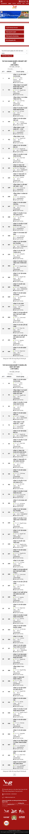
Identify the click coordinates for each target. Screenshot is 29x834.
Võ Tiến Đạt (22, 236)
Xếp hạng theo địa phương (12, 36)
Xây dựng (21, 82)
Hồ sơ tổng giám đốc (11, 40)
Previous (2, 16)
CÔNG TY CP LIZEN (18, 303)
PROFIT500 (19, 3)
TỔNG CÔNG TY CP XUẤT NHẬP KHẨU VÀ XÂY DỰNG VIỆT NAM (20, 86)
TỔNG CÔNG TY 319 (18, 136)
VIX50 (23, 3)
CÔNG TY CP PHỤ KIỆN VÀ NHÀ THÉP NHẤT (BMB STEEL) (20, 314)
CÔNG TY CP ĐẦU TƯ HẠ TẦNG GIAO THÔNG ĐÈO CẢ (20, 262)
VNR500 (9, 3)
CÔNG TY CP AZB (18, 636)
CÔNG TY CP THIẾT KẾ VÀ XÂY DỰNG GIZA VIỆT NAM (20, 337)
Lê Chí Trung (22, 227)
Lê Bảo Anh (22, 130)
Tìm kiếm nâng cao (7, 55)
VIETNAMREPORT (4, 3)
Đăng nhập (23, 1)
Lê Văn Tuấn (22, 187)
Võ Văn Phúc (22, 745)
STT (3, 71)
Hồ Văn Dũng (22, 196)
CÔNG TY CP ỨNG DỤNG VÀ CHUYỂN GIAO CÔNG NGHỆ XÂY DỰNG (19, 656)
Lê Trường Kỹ (22, 765)
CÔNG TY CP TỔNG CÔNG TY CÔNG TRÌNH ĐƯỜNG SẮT (20, 742)
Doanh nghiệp (20, 71)
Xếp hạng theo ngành (11, 31)
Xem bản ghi (15, 66)
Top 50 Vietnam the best (12, 27)
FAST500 (14, 3)
